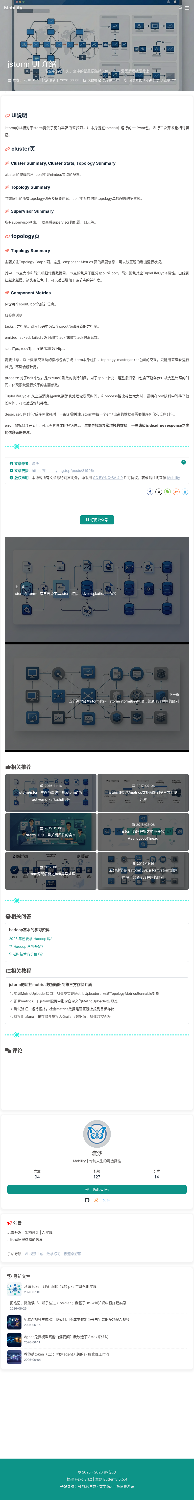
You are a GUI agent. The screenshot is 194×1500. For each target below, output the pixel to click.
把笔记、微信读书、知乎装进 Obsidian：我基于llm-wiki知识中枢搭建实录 (68, 1303)
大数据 (93, 80)
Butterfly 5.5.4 (115, 1479)
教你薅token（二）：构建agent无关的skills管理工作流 (66, 1354)
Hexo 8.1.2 (83, 1479)
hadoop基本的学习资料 (29, 929)
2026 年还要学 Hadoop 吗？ (31, 939)
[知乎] (106, 1200)
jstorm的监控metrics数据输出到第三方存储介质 (50, 984)
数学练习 (53, 1253)
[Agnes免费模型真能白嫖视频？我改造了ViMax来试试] (14, 1340)
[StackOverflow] (96, 1200)
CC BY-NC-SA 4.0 (108, 477)
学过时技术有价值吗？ (26, 954)
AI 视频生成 (34, 1253)
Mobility (173, 477)
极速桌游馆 (72, 1253)
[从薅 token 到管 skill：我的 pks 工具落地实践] (14, 1289)
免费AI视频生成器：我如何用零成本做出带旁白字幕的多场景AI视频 (77, 1319)
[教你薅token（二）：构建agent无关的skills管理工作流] (14, 1357)
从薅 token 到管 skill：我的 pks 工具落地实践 (60, 1286)
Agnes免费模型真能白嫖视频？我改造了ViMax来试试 (66, 1337)
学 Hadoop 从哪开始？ (27, 947)
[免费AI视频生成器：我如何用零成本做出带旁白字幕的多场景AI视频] (14, 1322)
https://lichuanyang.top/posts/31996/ (63, 470)
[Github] (87, 1200)
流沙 (35, 463)
